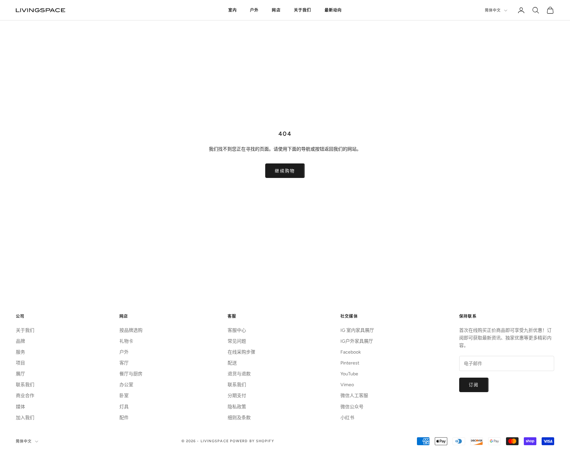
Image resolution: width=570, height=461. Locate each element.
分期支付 (237, 395)
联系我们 (25, 385)
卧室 (124, 395)
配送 (232, 363)
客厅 (124, 363)
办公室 (126, 385)
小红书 (347, 417)
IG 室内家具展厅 (357, 330)
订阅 (474, 384)
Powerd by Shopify (252, 441)
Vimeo (347, 385)
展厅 (20, 374)
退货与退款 (239, 374)
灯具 (124, 407)
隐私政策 (237, 407)
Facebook (350, 352)
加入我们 (25, 417)
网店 (276, 10)
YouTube (349, 374)
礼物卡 (126, 341)
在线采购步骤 (241, 352)
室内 (232, 10)
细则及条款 (239, 417)
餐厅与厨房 (130, 374)
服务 (20, 352)
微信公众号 (352, 407)
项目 (20, 363)
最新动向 (333, 10)
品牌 (20, 341)
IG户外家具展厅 (356, 341)
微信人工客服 (354, 395)
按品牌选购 (130, 330)
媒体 (20, 407)
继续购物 (285, 170)
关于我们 (302, 10)
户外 (254, 10)
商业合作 (25, 395)
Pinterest (349, 363)
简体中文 (493, 10)
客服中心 (237, 330)
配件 (124, 417)
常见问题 (237, 341)
